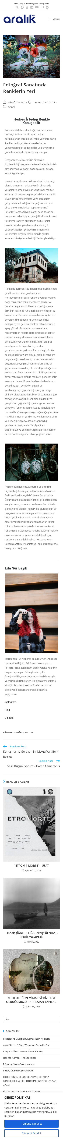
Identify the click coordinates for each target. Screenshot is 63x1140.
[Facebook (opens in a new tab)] (22, 7)
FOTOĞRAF (18, 732)
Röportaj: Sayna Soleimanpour (19, 1064)
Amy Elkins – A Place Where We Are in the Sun (26, 1045)
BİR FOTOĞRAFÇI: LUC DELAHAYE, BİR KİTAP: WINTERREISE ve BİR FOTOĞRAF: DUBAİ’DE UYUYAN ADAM (30, 1081)
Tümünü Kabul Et (31, 1123)
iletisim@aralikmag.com (37, 3)
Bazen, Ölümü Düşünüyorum (18, 1070)
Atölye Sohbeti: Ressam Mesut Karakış (23, 1051)
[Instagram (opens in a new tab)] (27, 7)
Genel (11, 107)
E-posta (9, 717)
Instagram (10, 702)
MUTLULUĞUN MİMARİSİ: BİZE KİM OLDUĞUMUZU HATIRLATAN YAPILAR (31, 1000)
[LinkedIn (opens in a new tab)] (31, 7)
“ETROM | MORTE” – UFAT (31, 866)
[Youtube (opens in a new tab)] (37, 7)
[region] (31, 1116)
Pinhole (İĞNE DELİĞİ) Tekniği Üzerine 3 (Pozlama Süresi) (31, 935)
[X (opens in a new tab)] (17, 7)
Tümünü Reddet (31, 1133)
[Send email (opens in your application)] (42, 7)
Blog (7, 710)
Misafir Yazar (16, 102)
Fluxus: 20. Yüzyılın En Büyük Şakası (21, 1091)
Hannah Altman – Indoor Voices (19, 1057)
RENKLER (29, 732)
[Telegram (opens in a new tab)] (46, 7)
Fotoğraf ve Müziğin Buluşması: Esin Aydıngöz (26, 1038)
